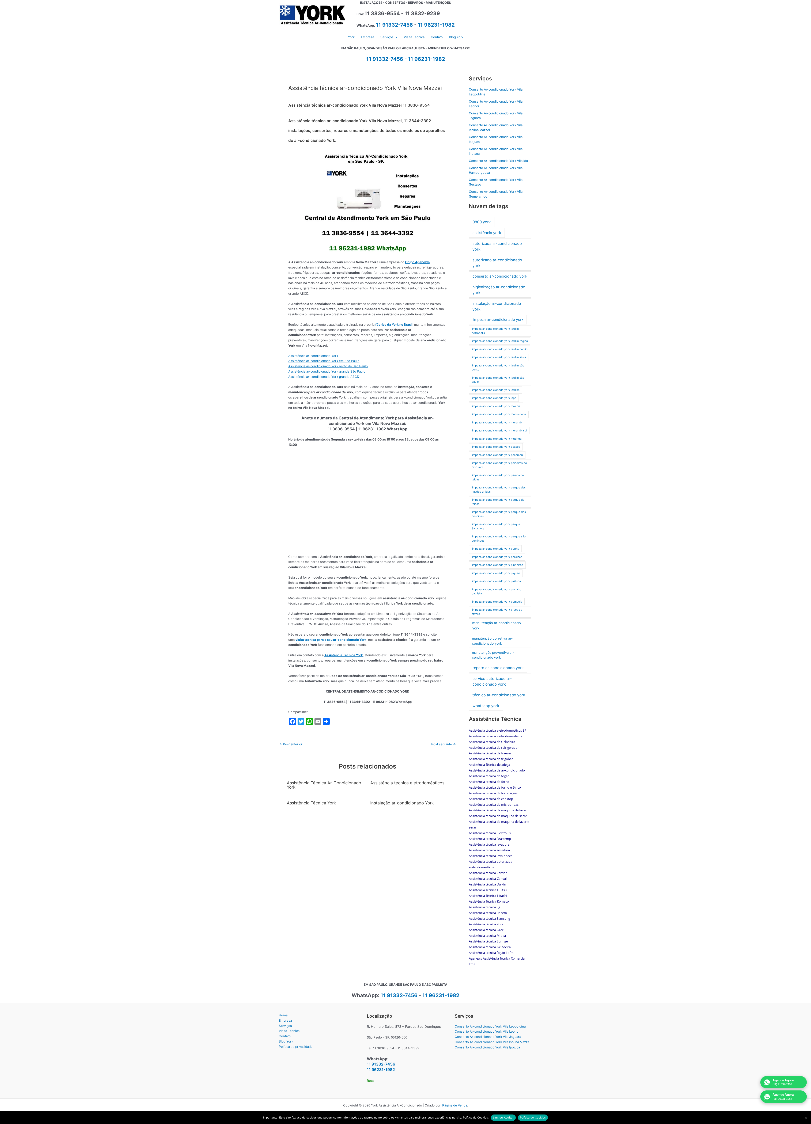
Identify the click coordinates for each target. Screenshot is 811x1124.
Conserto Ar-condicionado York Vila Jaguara (488, 1037)
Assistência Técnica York (343, 655)
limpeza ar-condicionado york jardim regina (500, 341)
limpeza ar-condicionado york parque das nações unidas (499, 489)
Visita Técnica (289, 1031)
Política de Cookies (533, 1117)
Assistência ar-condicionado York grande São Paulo (326, 371)
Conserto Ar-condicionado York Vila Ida (498, 161)
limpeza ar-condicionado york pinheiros (497, 565)
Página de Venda (454, 1105)
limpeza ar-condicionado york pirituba (496, 581)
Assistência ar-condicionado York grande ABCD (323, 377)
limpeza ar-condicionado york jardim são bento (498, 367)
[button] (395, 37)
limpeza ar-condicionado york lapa (494, 398)
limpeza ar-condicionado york (497, 319)
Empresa (285, 1020)
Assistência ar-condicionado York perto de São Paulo (328, 366)
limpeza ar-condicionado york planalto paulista (496, 591)
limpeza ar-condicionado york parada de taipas (498, 477)
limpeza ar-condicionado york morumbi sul (499, 430)
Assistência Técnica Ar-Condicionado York (324, 785)
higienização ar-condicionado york (498, 290)
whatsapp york (485, 706)
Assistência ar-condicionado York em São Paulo (323, 361)
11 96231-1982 (436, 25)
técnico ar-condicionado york (498, 695)
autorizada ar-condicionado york (497, 246)
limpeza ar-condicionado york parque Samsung (496, 526)
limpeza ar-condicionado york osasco (496, 446)
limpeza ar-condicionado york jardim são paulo (498, 380)
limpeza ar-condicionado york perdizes (497, 557)
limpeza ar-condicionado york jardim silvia (499, 357)
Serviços (285, 1026)
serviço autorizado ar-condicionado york (492, 681)
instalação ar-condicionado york (496, 306)
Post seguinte (443, 744)
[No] (806, 1118)
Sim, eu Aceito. (503, 1117)
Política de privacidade (296, 1047)
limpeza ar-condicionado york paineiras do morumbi (499, 465)
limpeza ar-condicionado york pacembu (497, 455)
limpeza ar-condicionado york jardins (496, 390)
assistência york (486, 232)
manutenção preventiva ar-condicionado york (493, 655)
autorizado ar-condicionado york (497, 263)
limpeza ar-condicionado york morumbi (497, 422)
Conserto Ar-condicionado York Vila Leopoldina (490, 1026)
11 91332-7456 (394, 25)
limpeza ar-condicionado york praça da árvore (497, 612)
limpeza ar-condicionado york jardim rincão (500, 349)
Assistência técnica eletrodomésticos (407, 782)
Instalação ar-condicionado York (402, 802)
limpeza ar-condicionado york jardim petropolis (495, 331)
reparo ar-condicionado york (498, 668)
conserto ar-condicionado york (499, 276)
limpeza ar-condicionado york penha (495, 548)
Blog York (286, 1041)
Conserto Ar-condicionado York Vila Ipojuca (487, 1047)
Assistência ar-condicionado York (313, 356)
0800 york (481, 222)
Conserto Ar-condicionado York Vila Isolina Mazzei (492, 1042)
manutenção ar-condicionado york (496, 625)
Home (283, 1015)
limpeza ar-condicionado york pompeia (497, 601)
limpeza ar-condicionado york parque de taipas (498, 502)
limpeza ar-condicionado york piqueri (496, 573)
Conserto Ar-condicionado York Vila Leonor (487, 1031)
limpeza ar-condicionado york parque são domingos (499, 538)
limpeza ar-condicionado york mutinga (496, 438)
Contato (285, 1036)
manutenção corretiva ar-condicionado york (492, 640)
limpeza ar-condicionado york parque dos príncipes (499, 514)
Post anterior (290, 744)
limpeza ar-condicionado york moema (496, 406)
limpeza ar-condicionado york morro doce (499, 414)
